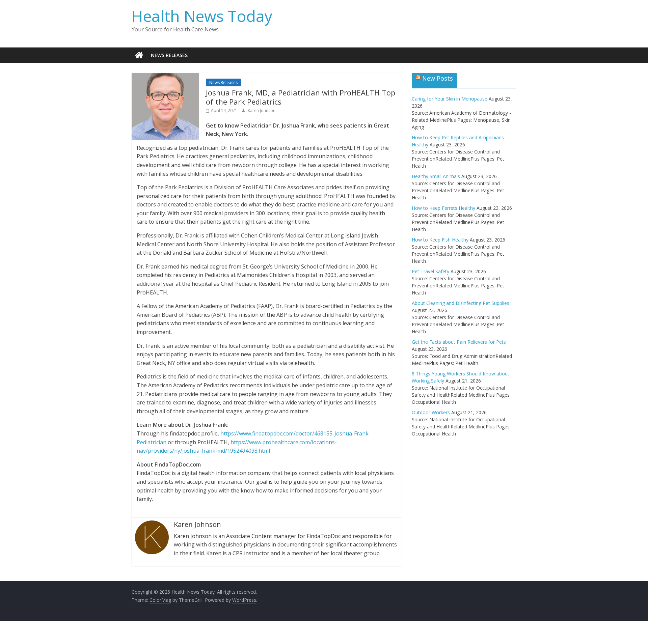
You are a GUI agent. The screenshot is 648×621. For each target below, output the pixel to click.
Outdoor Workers (431, 412)
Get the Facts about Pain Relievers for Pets (459, 342)
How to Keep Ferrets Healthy (443, 208)
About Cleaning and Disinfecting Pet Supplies (460, 303)
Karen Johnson (261, 110)
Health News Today (202, 15)
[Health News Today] (139, 55)
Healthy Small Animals (436, 176)
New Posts (437, 78)
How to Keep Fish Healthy (440, 239)
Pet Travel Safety (430, 271)
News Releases (169, 55)
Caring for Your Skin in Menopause (449, 98)
